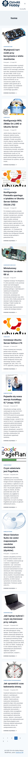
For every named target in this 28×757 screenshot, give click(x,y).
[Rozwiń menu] (24, 3)
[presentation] (14, 36)
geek (7, 62)
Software (9, 393)
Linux (8, 117)
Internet (9, 465)
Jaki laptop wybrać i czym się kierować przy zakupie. (14, 619)
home (10, 46)
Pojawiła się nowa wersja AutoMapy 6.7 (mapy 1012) (13, 399)
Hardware (6, 46)
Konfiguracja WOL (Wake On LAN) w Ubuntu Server (13, 123)
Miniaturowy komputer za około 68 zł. (13, 271)
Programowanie (16, 680)
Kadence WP (19, 752)
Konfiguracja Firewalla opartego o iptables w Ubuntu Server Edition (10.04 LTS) (14, 198)
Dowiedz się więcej (10, 93)
